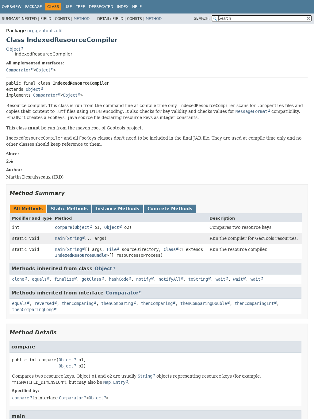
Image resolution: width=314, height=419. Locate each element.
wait (220, 279)
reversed (44, 303)
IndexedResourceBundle (80, 255)
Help (137, 7)
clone (18, 279)
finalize (64, 279)
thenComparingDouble (203, 303)
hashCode (118, 279)
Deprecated (101, 7)
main (60, 238)
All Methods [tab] (28, 208)
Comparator (18, 69)
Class (169, 249)
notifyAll (170, 279)
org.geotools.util (45, 30)
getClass (91, 279)
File (112, 249)
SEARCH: (202, 18)
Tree (80, 7)
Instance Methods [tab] (117, 208)
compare (63, 227)
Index (122, 7)
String (74, 238)
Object (13, 49)
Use (68, 7)
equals (39, 279)
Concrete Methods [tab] (169, 208)
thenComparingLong (33, 309)
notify (143, 279)
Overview (11, 7)
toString (198, 279)
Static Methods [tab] (69, 208)
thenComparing (78, 303)
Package (33, 7)
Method (82, 19)
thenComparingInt (254, 303)
